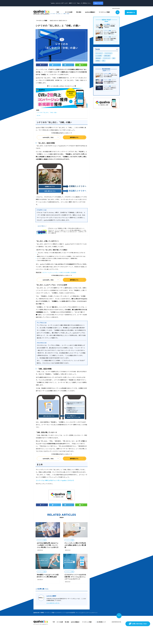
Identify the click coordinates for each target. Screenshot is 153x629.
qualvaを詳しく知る (48, 137)
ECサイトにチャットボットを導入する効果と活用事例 (59, 272)
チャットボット (99, 53)
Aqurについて (98, 3)
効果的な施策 (107, 55)
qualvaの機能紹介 (90, 12)
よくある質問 (98, 55)
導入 (103, 60)
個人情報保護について (101, 621)
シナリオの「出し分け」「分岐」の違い (47, 112)
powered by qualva (116, 8)
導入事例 (78, 12)
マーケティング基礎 (104, 12)
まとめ (38, 115)
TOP (57, 12)
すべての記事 (68, 12)
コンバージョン (108, 53)
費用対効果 (98, 58)
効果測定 (98, 60)
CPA (113, 58)
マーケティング (107, 58)
